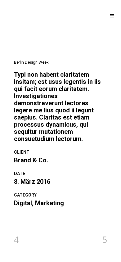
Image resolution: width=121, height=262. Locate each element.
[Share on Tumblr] (33, 218)
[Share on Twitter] (24, 218)
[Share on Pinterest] (41, 218)
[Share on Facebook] (16, 218)
